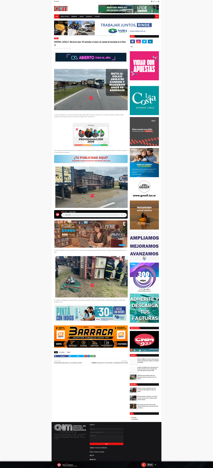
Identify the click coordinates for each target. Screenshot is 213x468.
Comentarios (135, 419)
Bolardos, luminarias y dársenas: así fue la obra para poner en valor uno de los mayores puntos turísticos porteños (147, 397)
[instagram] (154, 1)
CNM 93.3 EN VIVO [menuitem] (65, 16)
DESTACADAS (62, 352)
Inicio (56, 35)
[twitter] (158, 1)
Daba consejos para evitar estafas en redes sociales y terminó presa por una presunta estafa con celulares (147, 406)
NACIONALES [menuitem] (89, 16)
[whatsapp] (156, 1)
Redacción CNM (58, 48)
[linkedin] (150, 41)
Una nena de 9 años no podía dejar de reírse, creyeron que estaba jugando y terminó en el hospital (146, 389)
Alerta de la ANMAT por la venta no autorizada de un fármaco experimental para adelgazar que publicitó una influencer (148, 360)
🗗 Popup (150, 464)
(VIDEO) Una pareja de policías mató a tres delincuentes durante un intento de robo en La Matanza (146, 377)
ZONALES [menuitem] (82, 16)
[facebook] (152, 1)
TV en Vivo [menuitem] (97, 16)
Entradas (134, 417)
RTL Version (56, 1)
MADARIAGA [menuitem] (74, 16)
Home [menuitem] (56, 16)
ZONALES (61, 35)
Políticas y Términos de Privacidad (97, 452)
